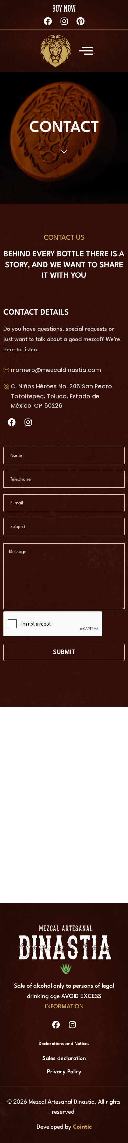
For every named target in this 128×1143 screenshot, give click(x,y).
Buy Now (64, 7)
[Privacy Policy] (64, 1073)
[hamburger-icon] (84, 50)
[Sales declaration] (64, 1060)
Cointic (82, 1127)
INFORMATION (64, 1007)
